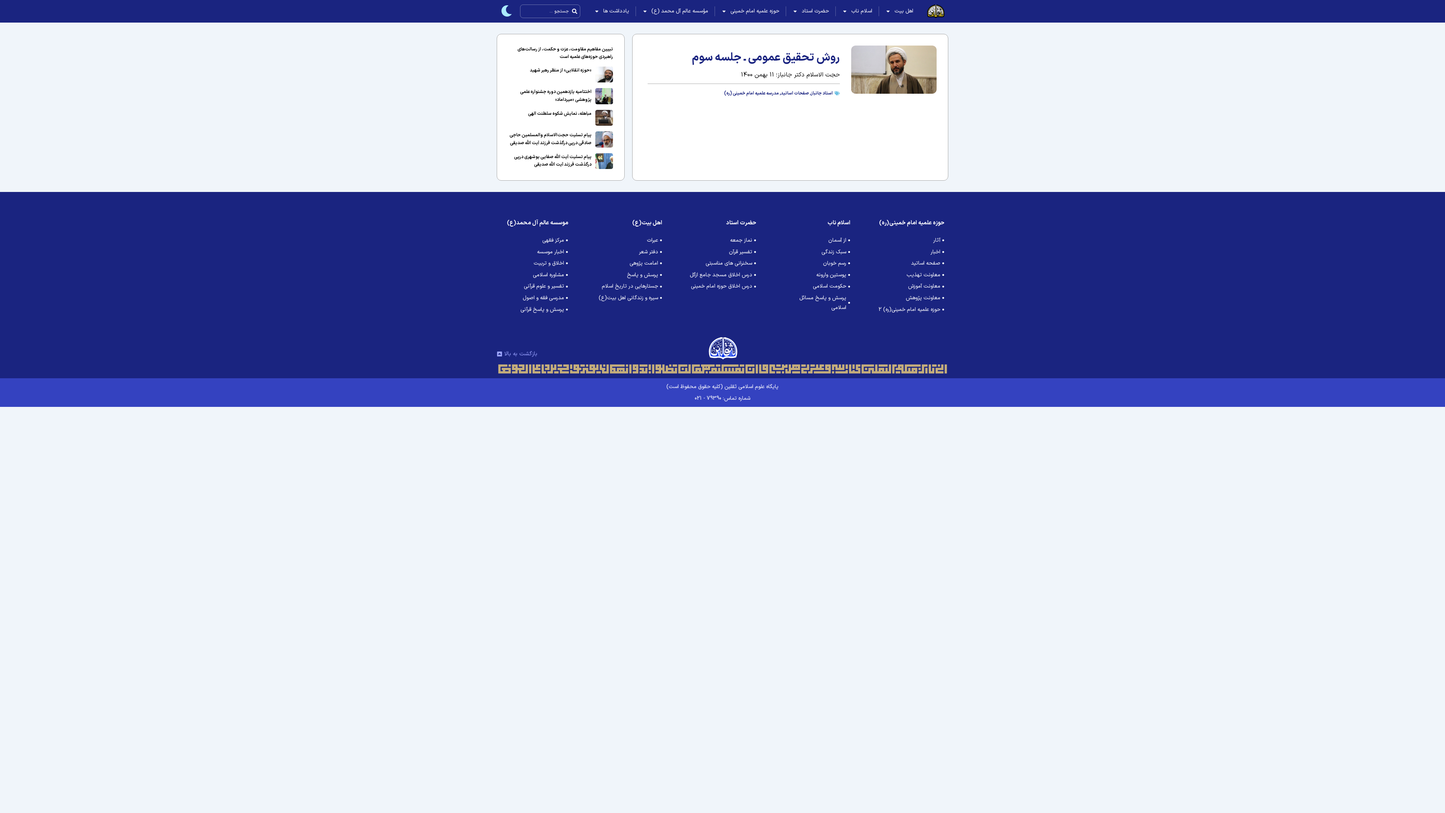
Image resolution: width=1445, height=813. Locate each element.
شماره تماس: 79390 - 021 (722, 398)
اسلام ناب (861, 11)
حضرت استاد (815, 11)
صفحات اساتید (795, 93)
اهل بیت (903, 11)
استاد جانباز (822, 93)
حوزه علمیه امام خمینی (754, 11)
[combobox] (550, 11)
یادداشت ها (616, 11)
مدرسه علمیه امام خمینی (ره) (751, 93)
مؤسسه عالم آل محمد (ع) (679, 11)
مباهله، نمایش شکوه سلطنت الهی (560, 113)
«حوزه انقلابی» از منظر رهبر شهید (561, 70)
